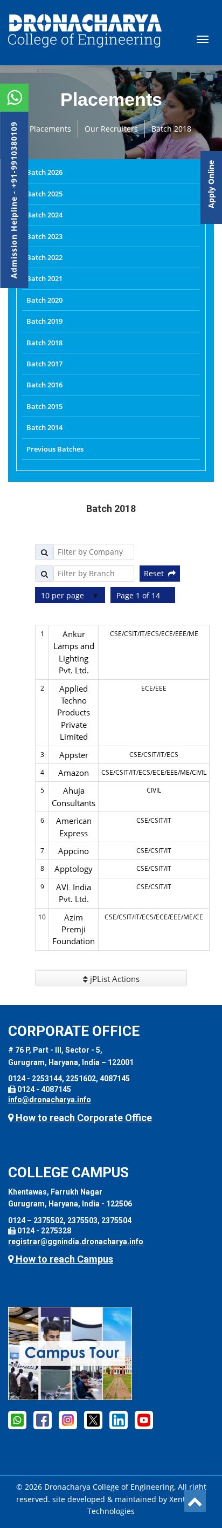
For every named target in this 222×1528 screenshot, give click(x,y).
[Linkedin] (118, 1419)
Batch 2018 (171, 129)
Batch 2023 (44, 236)
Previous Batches (55, 449)
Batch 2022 (44, 257)
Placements (50, 129)
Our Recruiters (111, 129)
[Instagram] (67, 1419)
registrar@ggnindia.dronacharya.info (75, 1241)
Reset (156, 573)
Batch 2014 (44, 427)
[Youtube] (143, 1419)
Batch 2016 (44, 385)
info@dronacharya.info (49, 1099)
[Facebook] (17, 1419)
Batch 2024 (44, 215)
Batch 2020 (44, 300)
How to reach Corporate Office (82, 1117)
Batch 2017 (44, 364)
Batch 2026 (44, 172)
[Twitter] (93, 1419)
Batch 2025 (44, 194)
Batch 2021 (44, 278)
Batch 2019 (44, 321)
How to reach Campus (63, 1259)
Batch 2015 (44, 406)
